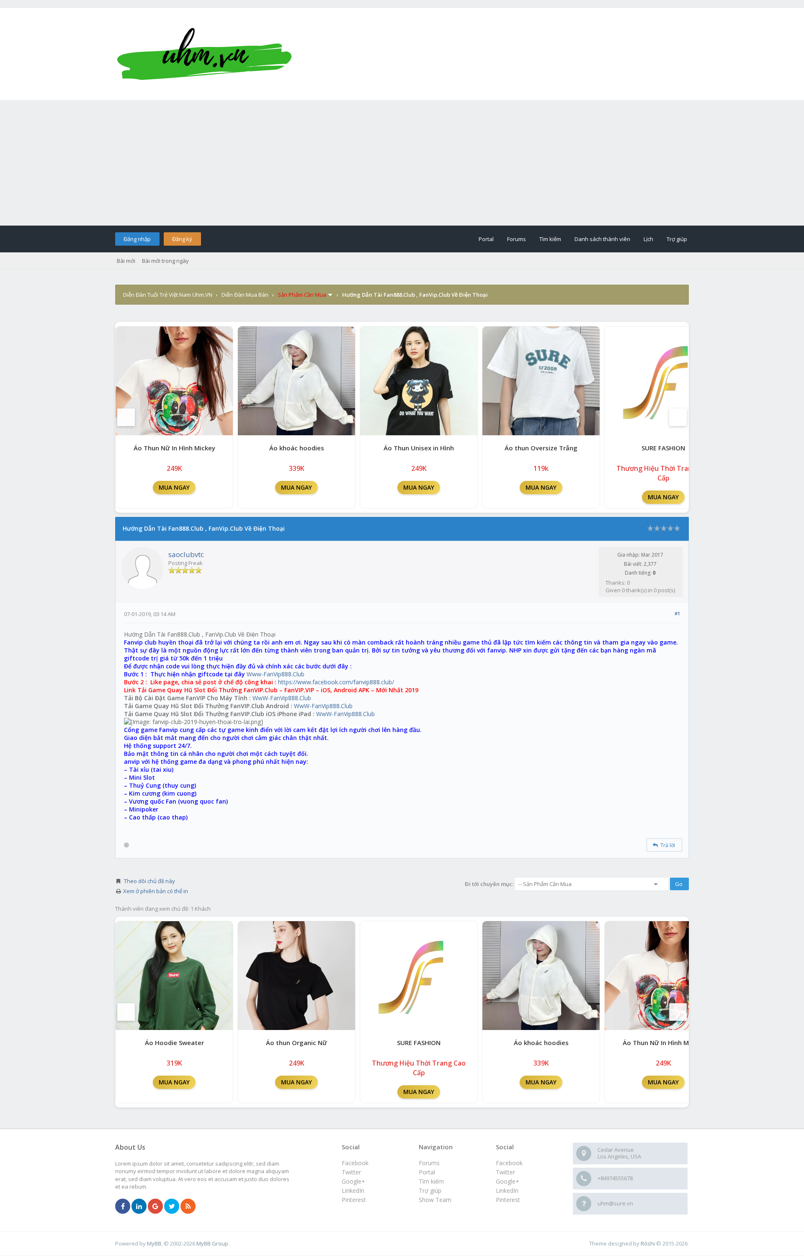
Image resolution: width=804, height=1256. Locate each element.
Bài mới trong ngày (165, 261)
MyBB (154, 1243)
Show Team (435, 1200)
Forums (516, 239)
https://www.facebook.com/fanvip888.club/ (336, 682)
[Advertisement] (402, 162)
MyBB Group (212, 1243)
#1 (677, 613)
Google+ (507, 1181)
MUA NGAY (174, 487)
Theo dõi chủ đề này (149, 881)
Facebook (509, 1163)
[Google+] (155, 1206)
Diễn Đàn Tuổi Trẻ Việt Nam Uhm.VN (167, 294)
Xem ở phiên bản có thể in (155, 891)
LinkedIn (507, 1190)
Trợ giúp (677, 239)
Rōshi (648, 1243)
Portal (486, 239)
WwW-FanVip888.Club (282, 698)
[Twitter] (171, 1206)
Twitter (505, 1172)
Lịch (648, 239)
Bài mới (126, 261)
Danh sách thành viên (602, 239)
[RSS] (188, 1206)
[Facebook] (122, 1206)
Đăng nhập (137, 239)
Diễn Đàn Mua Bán (245, 294)
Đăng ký (182, 239)
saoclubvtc (186, 554)
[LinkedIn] (139, 1206)
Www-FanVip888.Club (275, 674)
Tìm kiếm (550, 239)
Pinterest (508, 1200)
